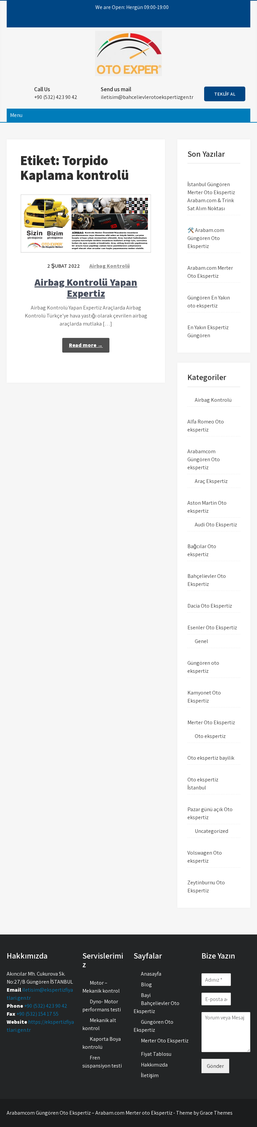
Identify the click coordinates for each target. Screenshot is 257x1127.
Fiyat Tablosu (156, 1053)
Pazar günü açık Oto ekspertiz (210, 813)
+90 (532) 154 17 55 (37, 1013)
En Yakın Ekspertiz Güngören (208, 331)
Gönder (215, 1066)
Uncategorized (211, 831)
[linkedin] (144, 20)
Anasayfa (151, 973)
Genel (201, 641)
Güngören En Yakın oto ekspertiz (208, 301)
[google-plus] (131, 20)
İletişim (150, 1075)
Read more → (86, 345)
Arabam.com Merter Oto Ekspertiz (210, 271)
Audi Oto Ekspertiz (216, 524)
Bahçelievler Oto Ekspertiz (206, 580)
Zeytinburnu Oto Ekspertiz (206, 886)
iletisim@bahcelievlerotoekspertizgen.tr (147, 97)
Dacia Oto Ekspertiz (209, 605)
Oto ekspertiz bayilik (210, 757)
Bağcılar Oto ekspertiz (201, 550)
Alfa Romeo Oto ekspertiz (205, 425)
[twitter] (119, 20)
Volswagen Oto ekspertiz (204, 856)
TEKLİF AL (224, 94)
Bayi (146, 995)
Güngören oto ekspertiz (203, 666)
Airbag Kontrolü (109, 265)
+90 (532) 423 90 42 (45, 1005)
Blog (146, 984)
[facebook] (107, 20)
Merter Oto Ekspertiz (211, 722)
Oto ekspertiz (210, 736)
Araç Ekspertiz (211, 481)
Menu (16, 115)
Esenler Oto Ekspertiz (212, 627)
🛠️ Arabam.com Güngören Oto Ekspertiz (205, 238)
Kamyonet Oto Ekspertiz (204, 696)
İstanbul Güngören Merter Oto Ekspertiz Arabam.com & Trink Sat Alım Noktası (211, 196)
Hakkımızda (154, 1064)
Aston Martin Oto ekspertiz (207, 506)
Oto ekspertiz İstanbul (202, 783)
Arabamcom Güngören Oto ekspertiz (203, 459)
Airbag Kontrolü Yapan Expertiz (85, 287)
